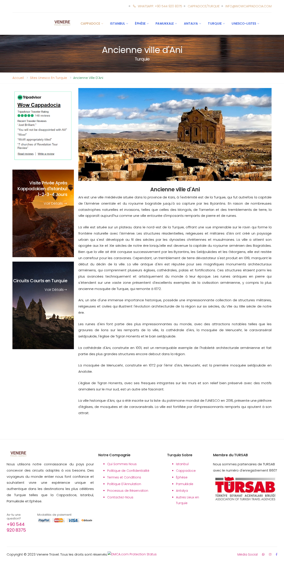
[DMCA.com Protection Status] (132, 554)
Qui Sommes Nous (122, 464)
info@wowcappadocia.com (248, 6)
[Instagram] (270, 554)
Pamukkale (165, 23)
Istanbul (117, 23)
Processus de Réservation (127, 490)
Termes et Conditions (124, 477)
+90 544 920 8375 (16, 527)
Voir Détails (54, 203)
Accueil (18, 78)
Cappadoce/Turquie (204, 6)
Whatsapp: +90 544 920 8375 (160, 6)
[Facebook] (276, 554)
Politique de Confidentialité (128, 470)
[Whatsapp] (263, 554)
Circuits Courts (40, 281)
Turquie (215, 23)
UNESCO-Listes (244, 23)
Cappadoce (90, 23)
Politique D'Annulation (124, 484)
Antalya (191, 23)
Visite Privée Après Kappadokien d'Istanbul (42, 189)
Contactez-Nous (120, 497)
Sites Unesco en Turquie (48, 78)
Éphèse (140, 23)
